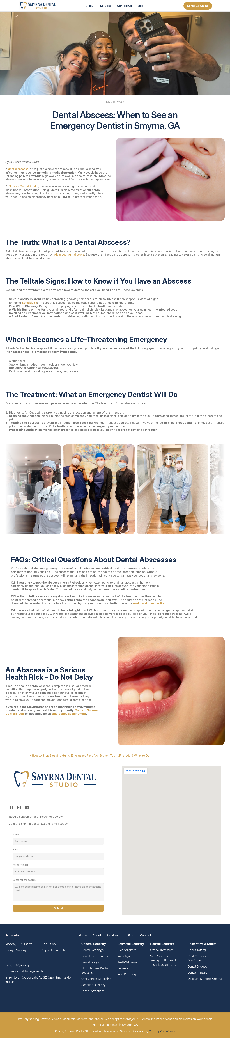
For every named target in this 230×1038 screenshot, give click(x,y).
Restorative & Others (202, 944)
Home (83, 935)
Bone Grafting (197, 950)
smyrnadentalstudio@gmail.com (26, 971)
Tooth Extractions (92, 991)
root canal (140, 603)
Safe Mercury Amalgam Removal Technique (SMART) (163, 960)
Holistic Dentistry (162, 944)
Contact (145, 935)
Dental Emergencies (94, 956)
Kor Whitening (127, 974)
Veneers (123, 968)
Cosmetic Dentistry (131, 944)
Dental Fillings (90, 962)
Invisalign (124, 956)
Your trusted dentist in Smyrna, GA (115, 1024)
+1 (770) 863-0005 (17, 965)
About (97, 935)
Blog (131, 935)
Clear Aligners (127, 950)
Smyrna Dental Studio (23, 186)
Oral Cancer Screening (96, 978)
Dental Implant (198, 972)
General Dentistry (93, 944)
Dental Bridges (197, 966)
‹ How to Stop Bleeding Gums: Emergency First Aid (64, 755)
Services (113, 935)
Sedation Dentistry (93, 985)
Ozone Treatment (161, 950)
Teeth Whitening (128, 962)
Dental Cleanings (92, 950)
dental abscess (18, 169)
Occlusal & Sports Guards (205, 978)
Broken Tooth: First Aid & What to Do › (125, 755)
